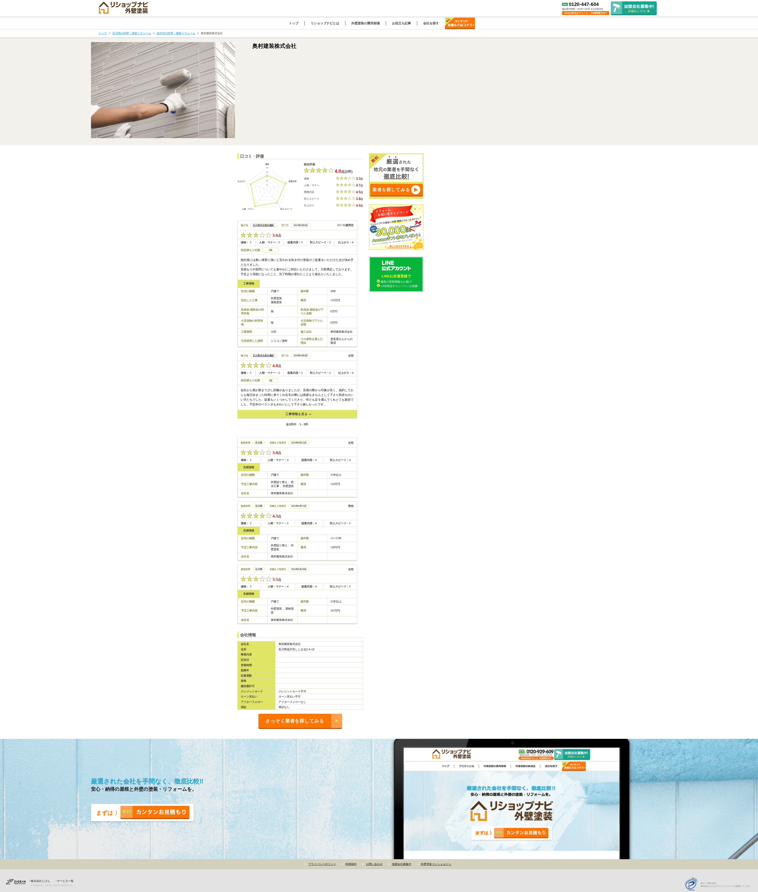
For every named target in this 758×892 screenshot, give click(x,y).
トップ (103, 33)
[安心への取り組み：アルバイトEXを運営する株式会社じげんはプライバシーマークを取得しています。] (692, 884)
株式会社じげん (40, 881)
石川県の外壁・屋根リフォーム (131, 33)
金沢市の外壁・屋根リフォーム (176, 33)
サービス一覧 (65, 881)
